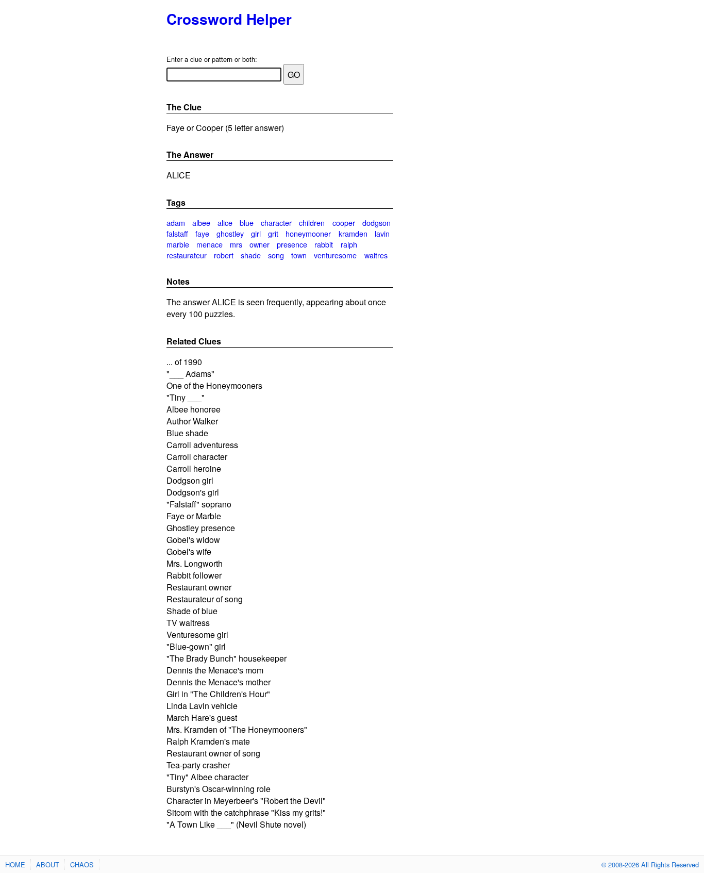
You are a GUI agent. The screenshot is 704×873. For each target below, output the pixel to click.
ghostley (230, 233)
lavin (382, 233)
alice (224, 222)
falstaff (177, 233)
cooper (343, 222)
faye (202, 233)
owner (259, 244)
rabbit (323, 244)
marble (177, 244)
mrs (236, 244)
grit (273, 233)
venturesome (335, 255)
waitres (376, 255)
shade (251, 255)
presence (292, 244)
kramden (353, 233)
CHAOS (82, 864)
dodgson (376, 222)
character (276, 222)
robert (223, 255)
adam (175, 222)
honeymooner (308, 233)
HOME (15, 864)
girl (256, 233)
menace (209, 244)
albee (201, 222)
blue (247, 222)
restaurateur (186, 255)
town (299, 255)
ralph (349, 244)
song (276, 255)
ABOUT (47, 864)
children (312, 222)
